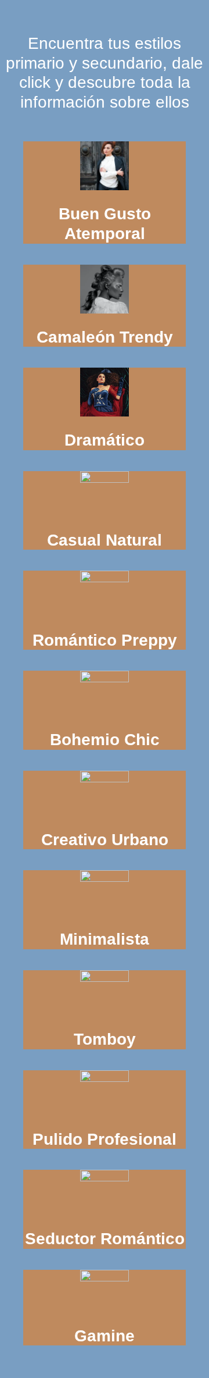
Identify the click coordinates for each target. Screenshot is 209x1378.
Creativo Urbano (104, 840)
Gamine (104, 1336)
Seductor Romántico (105, 1239)
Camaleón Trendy (105, 337)
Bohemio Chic (105, 740)
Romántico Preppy (105, 640)
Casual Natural (104, 540)
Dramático (104, 440)
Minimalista (104, 939)
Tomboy (105, 1039)
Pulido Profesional (104, 1139)
